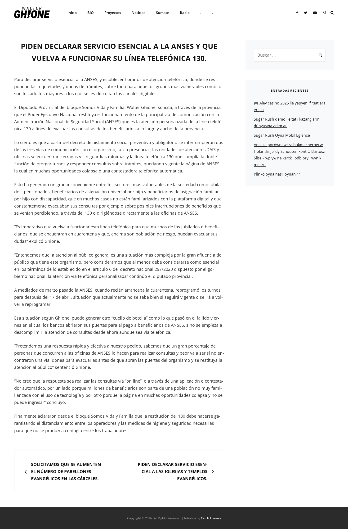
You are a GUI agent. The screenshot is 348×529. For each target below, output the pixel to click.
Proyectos (112, 12)
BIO (90, 12)
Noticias (138, 12)
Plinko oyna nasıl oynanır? (277, 174)
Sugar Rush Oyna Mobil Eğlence (282, 135)
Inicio (72, 12)
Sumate (162, 12)
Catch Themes (211, 518)
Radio (185, 12)
